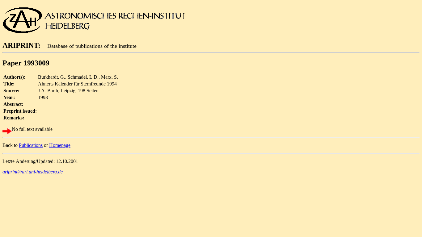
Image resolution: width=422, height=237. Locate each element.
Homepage (59, 145)
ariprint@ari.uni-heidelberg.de (32, 171)
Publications (31, 145)
